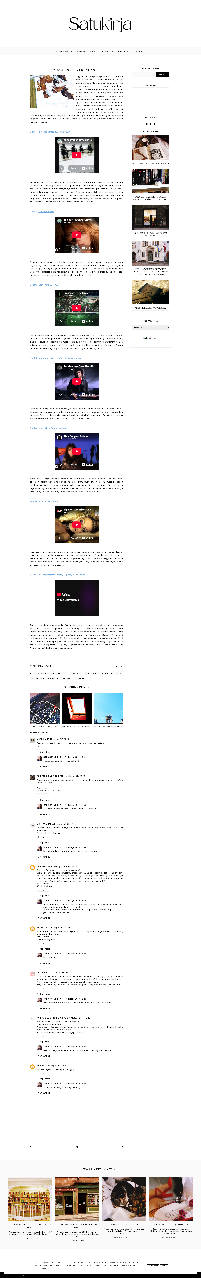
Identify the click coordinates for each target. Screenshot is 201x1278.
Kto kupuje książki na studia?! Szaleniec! (150, 234)
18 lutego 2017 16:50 (56, 1066)
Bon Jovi (76, 674)
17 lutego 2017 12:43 (59, 928)
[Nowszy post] (31, 1147)
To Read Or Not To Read (50, 776)
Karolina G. (43, 973)
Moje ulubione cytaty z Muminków (150, 163)
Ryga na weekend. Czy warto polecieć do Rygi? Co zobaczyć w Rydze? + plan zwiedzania (151, 272)
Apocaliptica (60, 674)
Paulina (41, 1066)
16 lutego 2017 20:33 (60, 739)
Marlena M (43, 739)
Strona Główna (64, 51)
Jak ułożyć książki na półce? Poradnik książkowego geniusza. (150, 198)
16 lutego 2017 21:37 (66, 824)
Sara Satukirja (52, 757)
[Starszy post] (122, 1147)
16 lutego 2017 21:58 (75, 805)
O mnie (93, 51)
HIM (120, 674)
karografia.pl (191, 1275)
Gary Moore (91, 674)
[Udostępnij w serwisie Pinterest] (121, 667)
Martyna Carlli (46, 824)
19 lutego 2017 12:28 (75, 999)
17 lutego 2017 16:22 (61, 973)
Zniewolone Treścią (48, 866)
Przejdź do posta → (30, 1239)
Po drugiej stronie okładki (53, 1018)
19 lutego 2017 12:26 (75, 954)
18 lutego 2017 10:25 (79, 1018)
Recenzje (106, 51)
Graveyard (107, 674)
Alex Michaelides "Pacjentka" (151, 307)
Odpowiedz (43, 747)
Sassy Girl (43, 928)
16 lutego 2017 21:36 (75, 776)
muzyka (67, 678)
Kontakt (140, 51)
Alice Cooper (41, 674)
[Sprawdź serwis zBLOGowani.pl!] (150, 338)
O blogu (81, 51)
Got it (164, 1266)
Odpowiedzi (45, 752)
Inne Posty (124, 51)
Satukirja (18, 1275)
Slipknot (79, 678)
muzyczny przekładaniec (45, 678)
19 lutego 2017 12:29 (75, 1047)
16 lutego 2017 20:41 (75, 757)
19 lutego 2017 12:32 (75, 1084)
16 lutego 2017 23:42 (71, 866)
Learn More (153, 1266)
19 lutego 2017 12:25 (75, 900)
